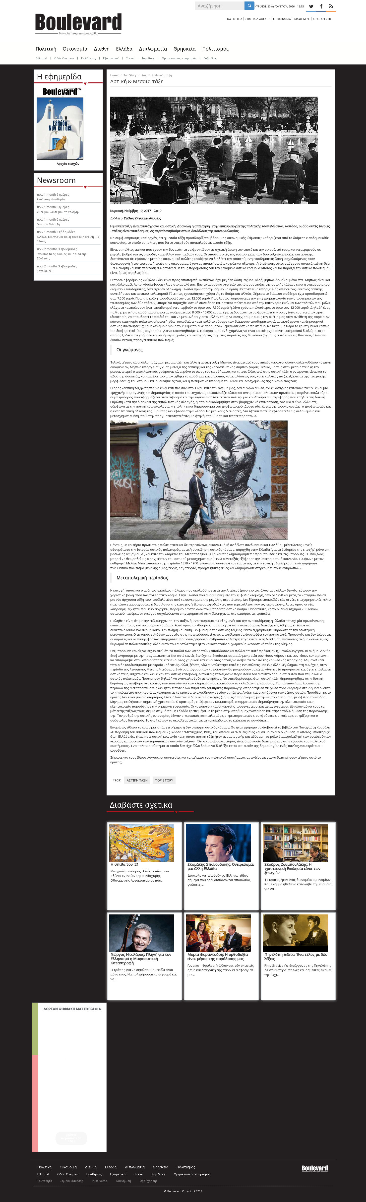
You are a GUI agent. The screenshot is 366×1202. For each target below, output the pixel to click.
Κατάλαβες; (44, 271)
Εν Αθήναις (88, 58)
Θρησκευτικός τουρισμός (179, 58)
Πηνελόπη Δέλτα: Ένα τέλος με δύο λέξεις (295, 956)
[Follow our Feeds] (331, 6)
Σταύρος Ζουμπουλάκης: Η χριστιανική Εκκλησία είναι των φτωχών (292, 868)
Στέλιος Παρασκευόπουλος (142, 218)
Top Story (148, 58)
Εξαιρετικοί (111, 58)
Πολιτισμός (215, 49)
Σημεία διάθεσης (71, 1181)
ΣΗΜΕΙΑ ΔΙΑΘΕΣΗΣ (257, 18)
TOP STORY (164, 780)
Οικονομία (75, 49)
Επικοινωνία (99, 1181)
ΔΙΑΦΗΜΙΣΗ (302, 18)
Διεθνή (102, 49)
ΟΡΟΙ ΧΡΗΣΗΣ (322, 18)
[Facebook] (321, 6)
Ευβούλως (210, 58)
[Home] (78, 22)
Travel (130, 58)
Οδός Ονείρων (64, 58)
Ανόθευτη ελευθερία (51, 199)
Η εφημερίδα (59, 76)
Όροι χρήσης (148, 1181)
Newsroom (56, 180)
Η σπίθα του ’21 (125, 864)
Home (114, 75)
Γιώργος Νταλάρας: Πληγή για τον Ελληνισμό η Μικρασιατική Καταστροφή (141, 958)
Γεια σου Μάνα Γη (48, 224)
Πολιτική (46, 49)
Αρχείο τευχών (68, 163)
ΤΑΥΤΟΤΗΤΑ (234, 18)
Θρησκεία (185, 49)
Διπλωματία (153, 49)
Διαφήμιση (123, 1181)
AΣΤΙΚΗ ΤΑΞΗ (137, 780)
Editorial (41, 58)
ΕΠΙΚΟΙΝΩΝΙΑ (282, 18)
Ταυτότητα (44, 1181)
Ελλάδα (124, 49)
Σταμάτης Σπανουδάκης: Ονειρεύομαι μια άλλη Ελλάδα (220, 866)
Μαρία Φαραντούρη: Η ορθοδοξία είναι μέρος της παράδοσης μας (217, 956)
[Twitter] (311, 6)
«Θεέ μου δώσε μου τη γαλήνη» (58, 212)
